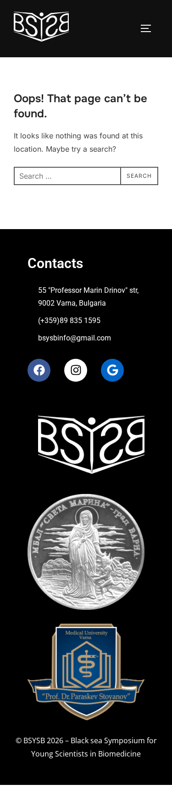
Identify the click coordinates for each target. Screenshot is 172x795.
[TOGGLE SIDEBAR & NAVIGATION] (149, 28)
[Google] (112, 370)
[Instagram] (75, 370)
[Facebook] (39, 370)
